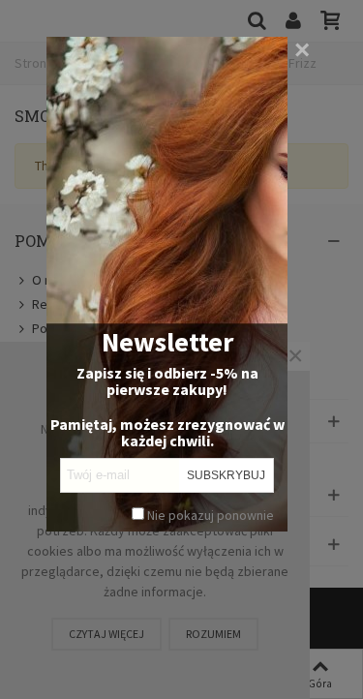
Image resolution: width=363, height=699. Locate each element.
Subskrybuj (226, 475)
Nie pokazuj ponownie (209, 515)
